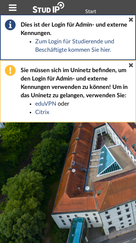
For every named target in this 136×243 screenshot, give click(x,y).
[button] (131, 20)
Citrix (42, 112)
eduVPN (45, 104)
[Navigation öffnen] (12, 8)
